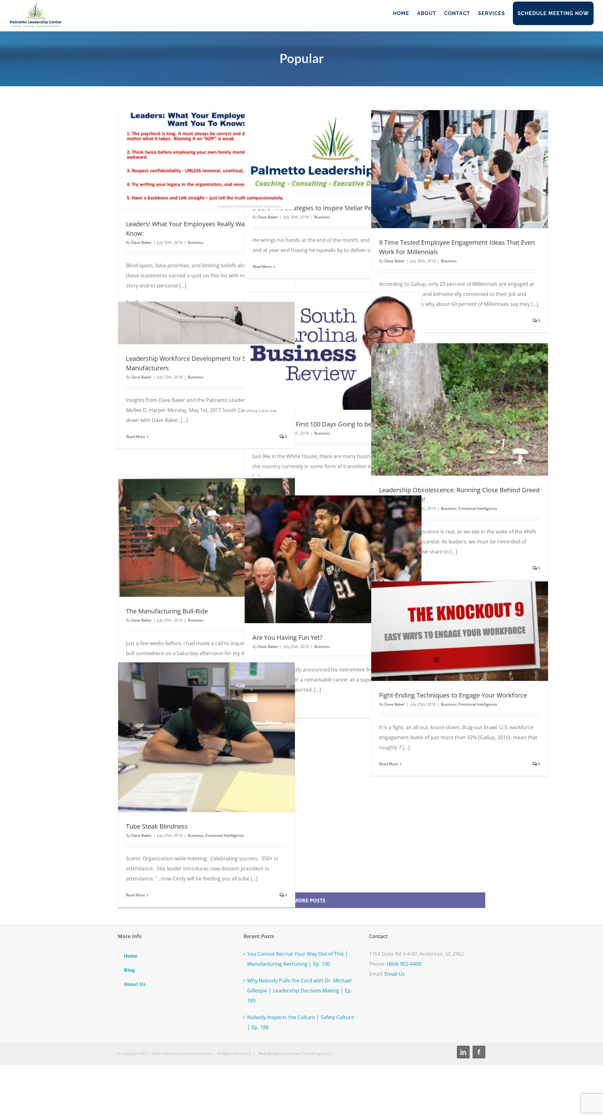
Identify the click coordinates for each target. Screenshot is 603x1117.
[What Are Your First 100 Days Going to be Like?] (333, 351)
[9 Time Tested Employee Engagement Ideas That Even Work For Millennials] (459, 169)
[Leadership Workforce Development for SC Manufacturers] (206, 323)
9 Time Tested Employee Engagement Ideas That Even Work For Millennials (448, 169)
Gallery (218, 159)
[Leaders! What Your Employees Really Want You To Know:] (206, 160)
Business (196, 242)
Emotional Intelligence (478, 508)
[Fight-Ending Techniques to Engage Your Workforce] (459, 631)
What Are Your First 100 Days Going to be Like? (321, 350)
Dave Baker (141, 242)
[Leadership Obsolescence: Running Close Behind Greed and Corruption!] (459, 409)
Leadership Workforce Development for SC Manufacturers (195, 323)
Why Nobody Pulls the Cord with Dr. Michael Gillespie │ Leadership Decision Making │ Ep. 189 (299, 990)
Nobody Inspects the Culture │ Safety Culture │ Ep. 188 (300, 1022)
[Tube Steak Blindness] (206, 737)
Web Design (269, 1053)
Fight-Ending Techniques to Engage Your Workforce (448, 631)
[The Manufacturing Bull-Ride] (206, 537)
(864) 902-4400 (404, 963)
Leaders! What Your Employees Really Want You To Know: (195, 159)
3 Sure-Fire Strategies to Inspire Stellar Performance (321, 151)
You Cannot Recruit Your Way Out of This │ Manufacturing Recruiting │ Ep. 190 (297, 958)
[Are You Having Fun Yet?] (333, 559)
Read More (262, 266)
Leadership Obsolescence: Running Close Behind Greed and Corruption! (448, 409)
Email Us (394, 973)
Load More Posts (301, 900)
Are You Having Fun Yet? (321, 559)
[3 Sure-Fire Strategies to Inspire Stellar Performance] (333, 152)
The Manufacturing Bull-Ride (195, 536)
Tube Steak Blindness (195, 737)
